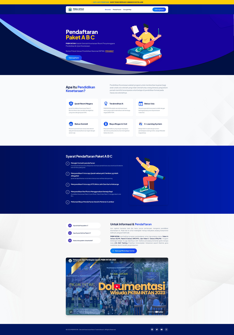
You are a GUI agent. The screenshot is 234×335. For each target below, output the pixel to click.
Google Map (127, 9)
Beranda (108, 9)
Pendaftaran (117, 9)
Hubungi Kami (159, 9)
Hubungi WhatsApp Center (125, 251)
